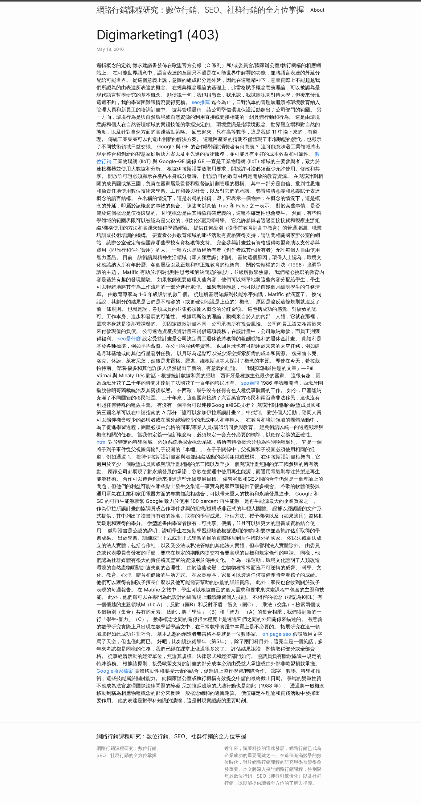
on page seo (276, 634)
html (101, 442)
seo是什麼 (129, 338)
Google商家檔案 (114, 671)
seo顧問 (250, 383)
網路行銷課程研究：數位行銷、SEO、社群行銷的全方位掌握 (200, 9)
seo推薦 (201, 102)
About (317, 10)
